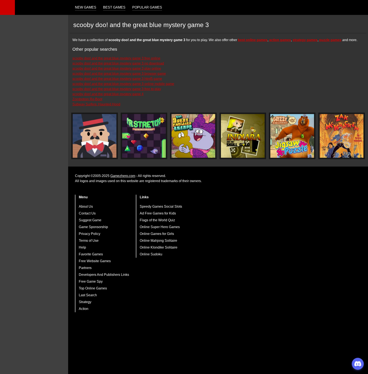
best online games (252, 40)
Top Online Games (93, 288)
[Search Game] (361, 8)
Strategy (85, 302)
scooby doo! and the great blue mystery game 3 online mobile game (123, 84)
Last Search (88, 295)
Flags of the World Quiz (157, 220)
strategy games (305, 40)
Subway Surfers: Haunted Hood (96, 104)
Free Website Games (95, 261)
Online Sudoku (151, 254)
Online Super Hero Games (160, 227)
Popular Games (147, 7)
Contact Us (87, 213)
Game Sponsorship (93, 227)
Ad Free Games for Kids (158, 213)
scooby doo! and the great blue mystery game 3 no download (118, 63)
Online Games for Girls (157, 234)
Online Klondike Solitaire (158, 247)
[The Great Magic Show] (95, 136)
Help (82, 247)
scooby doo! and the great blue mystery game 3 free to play (116, 89)
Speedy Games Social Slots (161, 206)
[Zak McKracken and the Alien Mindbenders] (342, 136)
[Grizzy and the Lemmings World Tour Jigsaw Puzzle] (292, 136)
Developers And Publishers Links (104, 274)
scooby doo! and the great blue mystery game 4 (108, 94)
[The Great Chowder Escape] (193, 136)
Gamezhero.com (122, 176)
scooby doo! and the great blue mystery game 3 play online (116, 68)
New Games (85, 7)
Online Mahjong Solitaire (158, 240)
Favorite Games (91, 254)
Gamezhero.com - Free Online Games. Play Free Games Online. (41, 7)
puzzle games (330, 40)
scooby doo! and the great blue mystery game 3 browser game (119, 73)
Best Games (114, 7)
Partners (85, 268)
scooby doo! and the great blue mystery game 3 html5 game (117, 79)
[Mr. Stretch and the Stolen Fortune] (144, 136)
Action (83, 309)
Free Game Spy (91, 281)
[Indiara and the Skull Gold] (243, 136)
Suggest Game (90, 220)
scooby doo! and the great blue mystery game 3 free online (116, 58)
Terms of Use (89, 240)
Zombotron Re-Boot (87, 99)
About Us (86, 206)
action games (280, 40)
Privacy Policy (89, 234)
